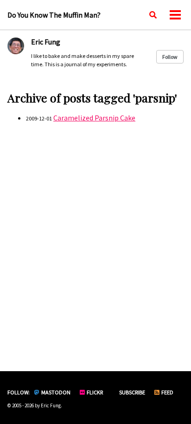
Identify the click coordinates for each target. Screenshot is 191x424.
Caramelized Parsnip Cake (94, 117)
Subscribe (131, 392)
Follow (170, 56)
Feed (166, 392)
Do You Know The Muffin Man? (54, 14)
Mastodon (55, 392)
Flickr (94, 392)
